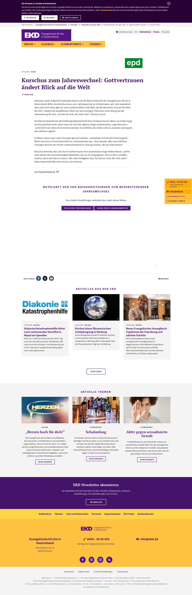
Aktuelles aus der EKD (91, 24)
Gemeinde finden (176, 201)
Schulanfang (96, 432)
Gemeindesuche (145, 513)
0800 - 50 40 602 (178, 181)
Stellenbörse (45, 513)
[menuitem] (124, 31)
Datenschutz (106, 10)
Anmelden (97, 502)
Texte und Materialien (77, 513)
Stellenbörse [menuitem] (145, 31)
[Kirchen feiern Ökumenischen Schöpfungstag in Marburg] (96, 307)
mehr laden (96, 371)
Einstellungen (71, 17)
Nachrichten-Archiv (138, 24)
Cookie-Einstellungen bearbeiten (112, 208)
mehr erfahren (45, 462)
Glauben (47, 44)
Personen (96, 513)
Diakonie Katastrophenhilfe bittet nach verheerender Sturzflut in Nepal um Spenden (44, 332)
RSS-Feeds (129, 513)
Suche (166, 31)
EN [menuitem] (136, 31)
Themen (74, 24)
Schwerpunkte (71, 44)
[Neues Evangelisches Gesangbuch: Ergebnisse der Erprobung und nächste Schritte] (147, 307)
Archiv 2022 (155, 24)
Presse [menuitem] (156, 31)
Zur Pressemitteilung (44, 171)
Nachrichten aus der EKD (115, 24)
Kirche (28, 44)
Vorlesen (28, 94)
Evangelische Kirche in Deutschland (51, 24)
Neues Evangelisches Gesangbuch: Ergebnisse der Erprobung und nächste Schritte (146, 332)
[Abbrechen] (168, 3)
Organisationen (112, 513)
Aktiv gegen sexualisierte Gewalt (147, 434)
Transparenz (122, 571)
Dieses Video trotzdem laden (77, 208)
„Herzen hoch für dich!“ (45, 432)
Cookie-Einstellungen (103, 571)
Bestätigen (31, 17)
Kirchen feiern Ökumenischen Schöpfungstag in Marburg (93, 330)
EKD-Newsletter (176, 196)
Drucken (164, 279)
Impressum (69, 571)
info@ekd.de (176, 191)
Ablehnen (50, 17)
